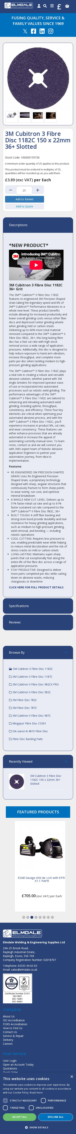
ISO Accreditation (14, 1020)
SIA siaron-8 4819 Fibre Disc (30, 731)
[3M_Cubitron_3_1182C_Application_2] (51, 115)
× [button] (71, 1076)
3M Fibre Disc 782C (24, 700)
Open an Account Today (18, 1064)
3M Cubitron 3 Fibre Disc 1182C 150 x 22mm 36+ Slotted (45, 779)
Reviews (15, 622)
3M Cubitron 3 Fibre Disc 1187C (32, 676)
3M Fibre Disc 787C (24, 708)
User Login (10, 1060)
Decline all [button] (56, 1117)
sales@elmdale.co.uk (24, 969)
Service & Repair (13, 1036)
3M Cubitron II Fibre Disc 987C (31, 715)
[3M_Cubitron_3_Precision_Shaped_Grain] (12, 114)
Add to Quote (24, 206)
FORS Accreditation (15, 1024)
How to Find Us (12, 1028)
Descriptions (18, 225)
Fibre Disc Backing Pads (27, 739)
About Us (9, 1016)
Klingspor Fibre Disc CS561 (29, 723)
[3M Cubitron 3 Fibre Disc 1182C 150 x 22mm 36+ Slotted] (38, 78)
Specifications (19, 606)
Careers (8, 1043)
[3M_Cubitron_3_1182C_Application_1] (38, 115)
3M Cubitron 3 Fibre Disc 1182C (32, 669)
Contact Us (10, 1032)
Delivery (8, 1040)
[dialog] (38, 1103)
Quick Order (10, 1072)
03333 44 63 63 (27, 966)
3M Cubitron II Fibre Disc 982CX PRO (35, 684)
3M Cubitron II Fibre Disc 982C (31, 692)
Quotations (10, 1068)
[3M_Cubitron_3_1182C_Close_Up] (25, 114)
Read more (36, 1092)
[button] (23, 917)
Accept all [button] (19, 1117)
